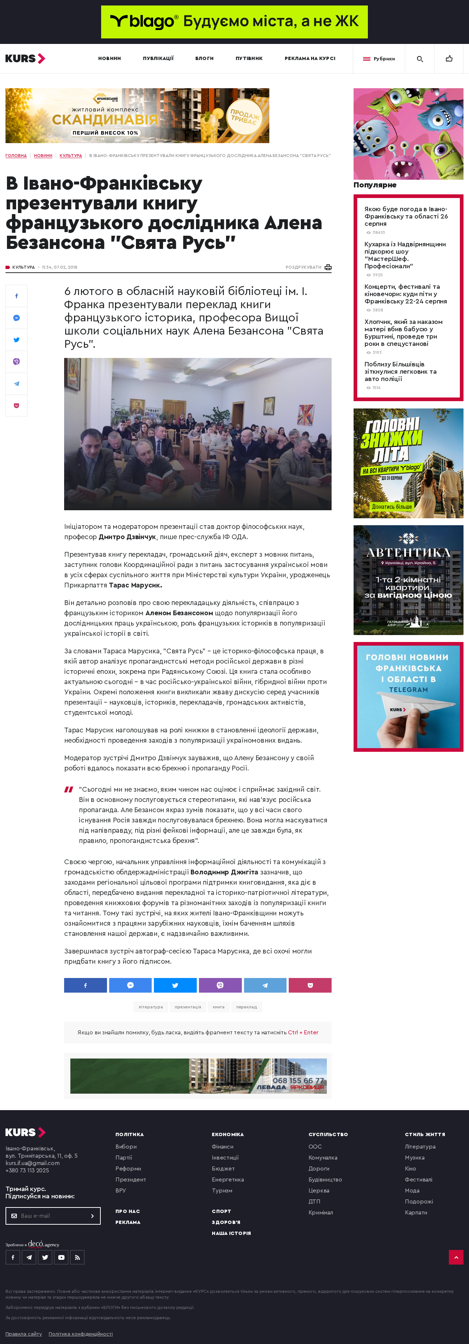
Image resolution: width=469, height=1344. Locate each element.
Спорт (221, 1211)
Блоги (204, 58)
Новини (109, 58)
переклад (246, 1007)
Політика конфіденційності (81, 1334)
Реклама (127, 1222)
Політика (129, 1134)
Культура (23, 267)
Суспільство (328, 1134)
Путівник (249, 58)
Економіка (228, 1134)
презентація (188, 1007)
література (151, 1007)
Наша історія (231, 1233)
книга (219, 1007)
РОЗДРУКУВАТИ (303, 267)
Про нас (127, 1211)
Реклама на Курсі (310, 58)
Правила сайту (23, 1334)
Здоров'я (226, 1222)
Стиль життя (425, 1134)
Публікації (158, 58)
